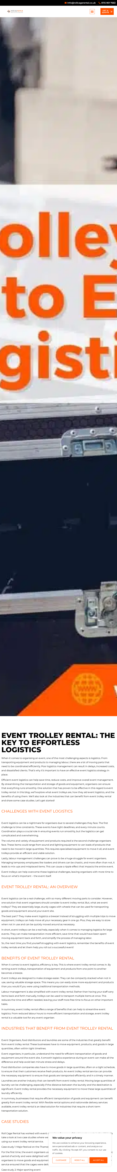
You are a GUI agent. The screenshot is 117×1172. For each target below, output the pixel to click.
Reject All (79, 1160)
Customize (61, 1160)
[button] (92, 11)
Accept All (98, 1160)
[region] (80, 1149)
